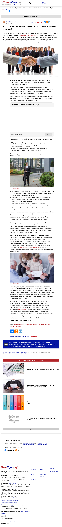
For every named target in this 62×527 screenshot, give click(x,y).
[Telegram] (49, 22)
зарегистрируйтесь (28, 443)
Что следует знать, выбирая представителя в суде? (42, 419)
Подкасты (45, 7)
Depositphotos (16, 188)
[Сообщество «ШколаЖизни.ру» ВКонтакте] (13, 11)
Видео (52, 7)
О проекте (43, 467)
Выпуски (10, 7)
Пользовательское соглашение (9, 502)
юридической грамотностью (29, 35)
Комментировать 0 (16, 336)
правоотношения (15, 326)
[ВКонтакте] (45, 22)
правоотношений (23, 309)
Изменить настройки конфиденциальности (12, 521)
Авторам (42, 472)
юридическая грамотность (22, 324)
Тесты (29, 7)
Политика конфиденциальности (9, 500)
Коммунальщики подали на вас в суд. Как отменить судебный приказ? (40, 386)
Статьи (24, 7)
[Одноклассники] (47, 22)
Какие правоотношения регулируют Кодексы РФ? (41, 402)
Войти (44, 3)
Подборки (18, 7)
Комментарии (37, 7)
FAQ (41, 469)
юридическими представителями (29, 247)
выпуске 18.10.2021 (21, 354)
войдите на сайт (41, 443)
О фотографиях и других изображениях (11, 505)
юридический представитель (40, 324)
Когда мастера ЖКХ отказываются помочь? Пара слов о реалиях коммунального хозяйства (43, 370)
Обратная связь (54, 471)
